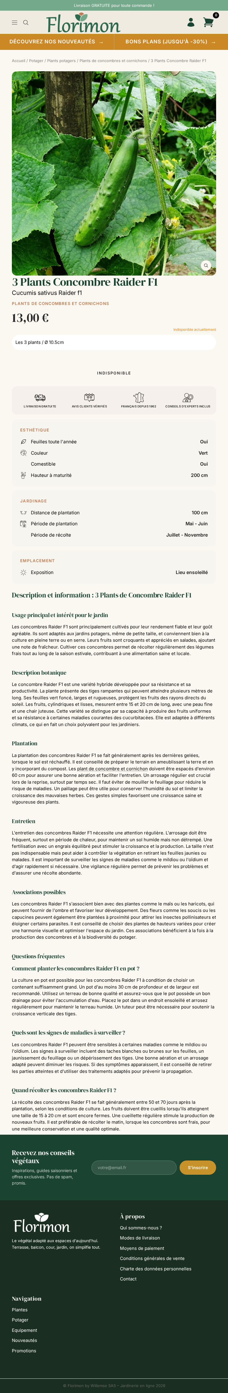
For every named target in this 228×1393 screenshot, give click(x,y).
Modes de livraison (140, 1238)
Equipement (24, 1330)
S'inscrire (198, 1167)
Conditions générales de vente (152, 1258)
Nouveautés (24, 1340)
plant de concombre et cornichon (112, 768)
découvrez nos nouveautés (57, 41)
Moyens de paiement (142, 1248)
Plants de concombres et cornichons (60, 303)
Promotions (24, 1351)
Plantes (20, 1310)
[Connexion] (191, 22)
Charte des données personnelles (155, 1269)
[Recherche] (25, 22)
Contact (128, 1279)
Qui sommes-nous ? (141, 1228)
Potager (20, 1320)
